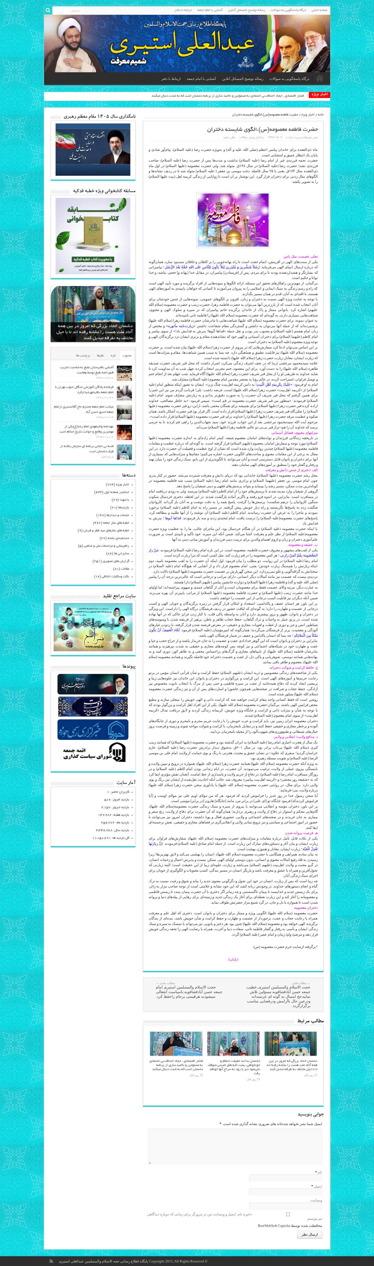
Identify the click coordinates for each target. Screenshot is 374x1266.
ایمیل (318, 1186)
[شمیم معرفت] (187, 43)
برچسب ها (83, 355)
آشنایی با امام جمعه (210, 10)
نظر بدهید (229, 137)
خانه (321, 115)
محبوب (127, 355)
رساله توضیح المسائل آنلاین (246, 10)
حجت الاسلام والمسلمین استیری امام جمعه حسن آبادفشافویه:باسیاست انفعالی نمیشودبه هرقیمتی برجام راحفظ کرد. (189, 990)
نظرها (100, 355)
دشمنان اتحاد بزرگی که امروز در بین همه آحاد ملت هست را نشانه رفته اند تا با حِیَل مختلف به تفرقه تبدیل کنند (291, 1065)
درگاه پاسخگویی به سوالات (288, 10)
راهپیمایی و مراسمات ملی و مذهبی (106, 546)
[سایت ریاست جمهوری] (93, 716)
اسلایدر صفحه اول (116, 492)
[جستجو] (48, 10)
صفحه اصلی (319, 10)
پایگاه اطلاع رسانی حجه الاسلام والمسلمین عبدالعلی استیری (104, 1261)
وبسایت (316, 1200)
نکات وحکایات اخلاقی (115, 576)
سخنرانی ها (121, 553)
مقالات (243, 137)
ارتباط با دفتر (183, 10)
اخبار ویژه (308, 115)
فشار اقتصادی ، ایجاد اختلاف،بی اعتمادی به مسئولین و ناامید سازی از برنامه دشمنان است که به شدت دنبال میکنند (228, 96)
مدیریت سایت (294, 137)
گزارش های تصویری (116, 561)
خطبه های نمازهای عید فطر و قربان (106, 530)
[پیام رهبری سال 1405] (93, 174)
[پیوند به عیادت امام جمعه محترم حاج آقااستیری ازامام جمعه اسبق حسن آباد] (124, 412)
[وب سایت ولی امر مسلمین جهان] (93, 694)
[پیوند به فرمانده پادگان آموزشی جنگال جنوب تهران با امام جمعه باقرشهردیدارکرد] (124, 392)
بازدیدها (123, 507)
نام (320, 1172)
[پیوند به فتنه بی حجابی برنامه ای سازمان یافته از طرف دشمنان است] (124, 452)
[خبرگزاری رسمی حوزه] (93, 739)
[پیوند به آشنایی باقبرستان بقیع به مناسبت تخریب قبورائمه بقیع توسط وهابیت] (124, 373)
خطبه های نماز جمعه (116, 523)
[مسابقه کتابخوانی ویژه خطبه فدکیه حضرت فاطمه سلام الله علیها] (93, 273)
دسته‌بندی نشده (118, 538)
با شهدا (124, 500)
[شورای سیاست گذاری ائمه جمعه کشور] (93, 762)
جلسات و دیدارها (118, 515)
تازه (113, 355)
